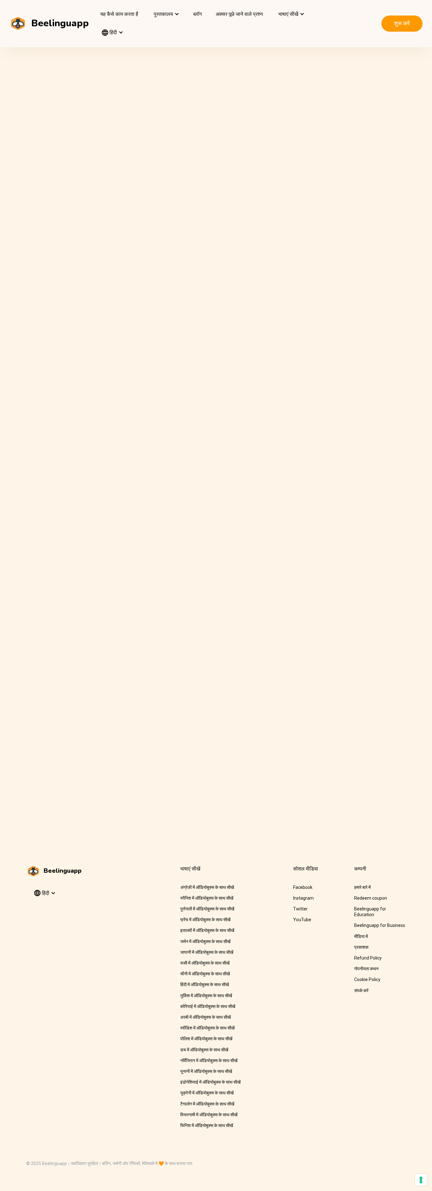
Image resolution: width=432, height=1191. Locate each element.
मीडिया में (361, 936)
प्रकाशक (361, 947)
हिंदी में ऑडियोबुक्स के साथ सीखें (204, 984)
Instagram (303, 898)
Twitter (300, 908)
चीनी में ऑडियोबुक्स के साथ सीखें (205, 973)
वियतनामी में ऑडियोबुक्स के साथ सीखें (209, 1114)
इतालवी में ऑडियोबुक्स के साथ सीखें (207, 930)
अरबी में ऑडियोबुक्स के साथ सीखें (205, 1017)
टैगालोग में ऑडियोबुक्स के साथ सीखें (207, 1103)
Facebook (302, 887)
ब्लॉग (197, 14)
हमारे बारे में (362, 887)
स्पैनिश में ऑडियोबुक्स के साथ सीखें (206, 898)
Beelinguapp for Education (370, 911)
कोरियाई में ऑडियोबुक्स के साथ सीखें (207, 1006)
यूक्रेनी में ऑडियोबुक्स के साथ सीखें (207, 1092)
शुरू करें (402, 23)
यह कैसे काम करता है (119, 14)
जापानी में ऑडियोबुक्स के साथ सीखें (206, 952)
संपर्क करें (361, 990)
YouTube (302, 919)
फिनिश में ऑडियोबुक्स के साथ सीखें (206, 1125)
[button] (165, 14)
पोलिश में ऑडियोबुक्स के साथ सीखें (206, 1038)
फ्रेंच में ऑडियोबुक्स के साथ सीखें (205, 919)
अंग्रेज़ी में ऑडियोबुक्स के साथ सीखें (207, 887)
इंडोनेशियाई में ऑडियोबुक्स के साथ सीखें (210, 1082)
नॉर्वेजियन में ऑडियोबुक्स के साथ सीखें (209, 1060)
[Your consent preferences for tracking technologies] (421, 1180)
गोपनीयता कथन (366, 968)
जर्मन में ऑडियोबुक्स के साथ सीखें (205, 941)
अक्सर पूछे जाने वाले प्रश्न (239, 14)
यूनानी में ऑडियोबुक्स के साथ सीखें (206, 1071)
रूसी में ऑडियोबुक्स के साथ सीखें (205, 963)
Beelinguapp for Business (379, 925)
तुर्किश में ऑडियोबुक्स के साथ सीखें (206, 995)
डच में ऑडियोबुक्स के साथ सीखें (204, 1049)
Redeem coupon (370, 898)
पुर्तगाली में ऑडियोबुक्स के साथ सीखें (207, 908)
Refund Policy (368, 957)
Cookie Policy (367, 979)
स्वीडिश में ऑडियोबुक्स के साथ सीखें (207, 1027)
